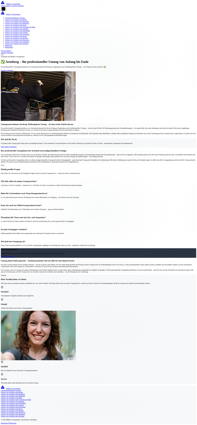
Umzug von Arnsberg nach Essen (16, 36)
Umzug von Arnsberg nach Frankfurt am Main (20, 27)
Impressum (8, 45)
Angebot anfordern (17, 6)
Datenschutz (9, 47)
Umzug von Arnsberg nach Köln (15, 25)
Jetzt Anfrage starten (7, 257)
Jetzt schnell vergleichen (9, 147)
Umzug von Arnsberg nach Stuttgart (16, 29)
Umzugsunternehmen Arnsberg (15, 18)
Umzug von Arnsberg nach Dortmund (17, 34)
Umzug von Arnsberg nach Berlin (16, 20)
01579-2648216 (6, 6)
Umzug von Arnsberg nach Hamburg (17, 21)
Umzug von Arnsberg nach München (17, 23)
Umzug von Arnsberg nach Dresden (16, 44)
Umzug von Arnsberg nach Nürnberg (17, 42)
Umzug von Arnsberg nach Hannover (17, 40)
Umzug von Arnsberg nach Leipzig (16, 32)
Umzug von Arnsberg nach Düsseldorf (17, 31)
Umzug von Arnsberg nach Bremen (16, 38)
